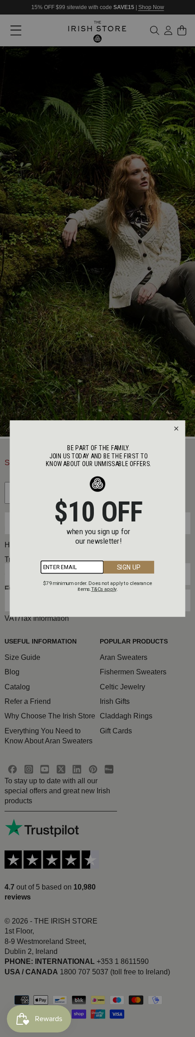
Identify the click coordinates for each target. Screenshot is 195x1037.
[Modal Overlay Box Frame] (97, 518)
